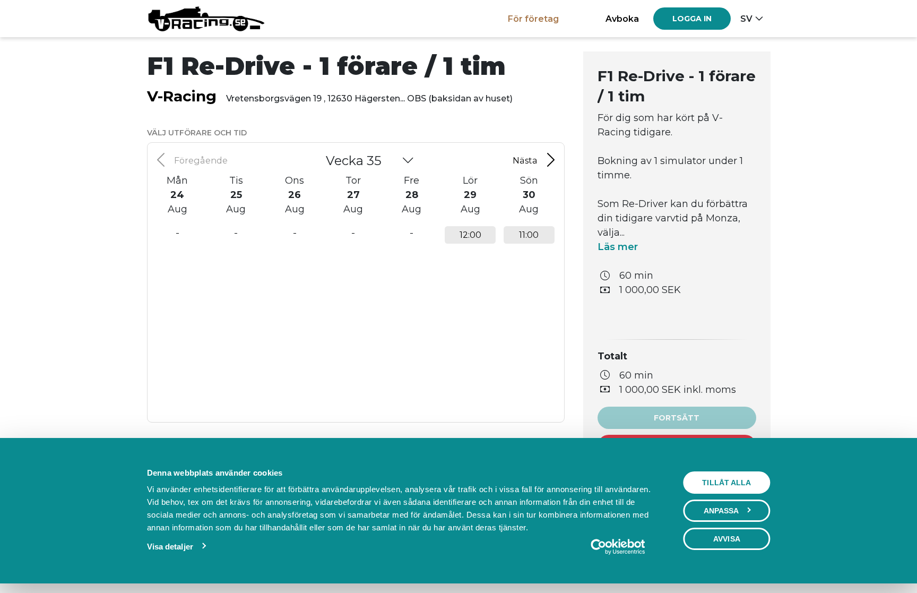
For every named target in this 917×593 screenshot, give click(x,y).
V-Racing (182, 96)
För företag (533, 18)
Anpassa (721, 510)
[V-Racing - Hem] (206, 18)
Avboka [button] (622, 18)
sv (746, 18)
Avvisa (726, 539)
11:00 (529, 234)
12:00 (470, 234)
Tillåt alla (726, 482)
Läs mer (618, 247)
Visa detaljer (170, 546)
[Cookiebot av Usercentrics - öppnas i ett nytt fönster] (617, 547)
